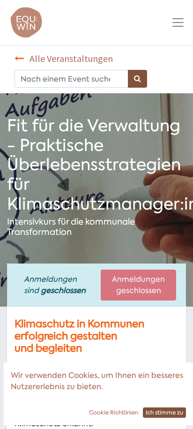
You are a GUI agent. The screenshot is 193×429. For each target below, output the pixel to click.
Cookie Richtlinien (113, 412)
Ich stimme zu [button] (164, 412)
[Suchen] (137, 79)
